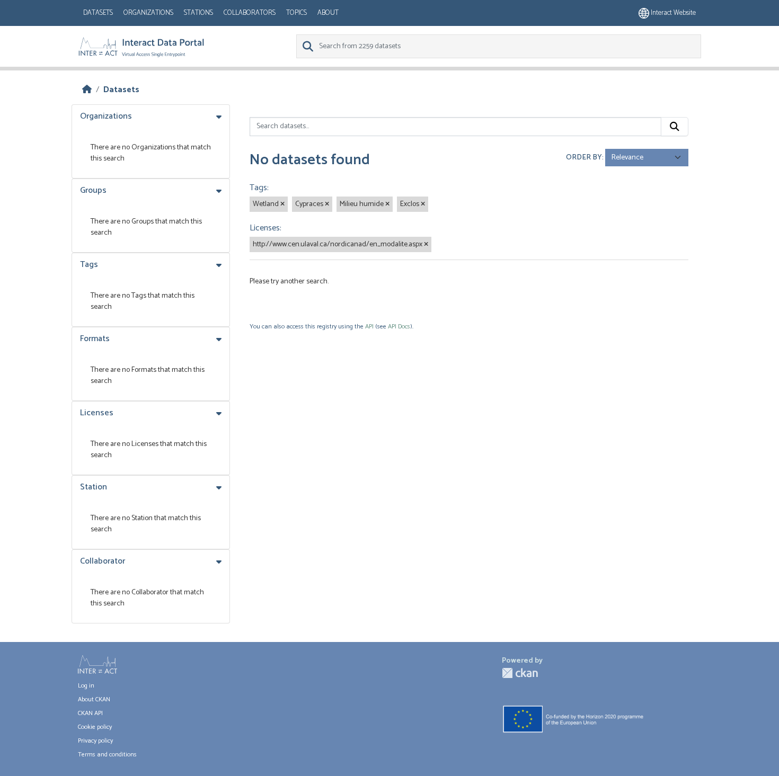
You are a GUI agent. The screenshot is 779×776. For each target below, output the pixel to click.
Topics (296, 13)
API (369, 327)
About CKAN (94, 699)
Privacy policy (95, 741)
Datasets (98, 13)
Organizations (148, 13)
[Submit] (674, 126)
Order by (584, 157)
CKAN (520, 673)
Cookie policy (95, 727)
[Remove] (282, 204)
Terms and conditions (107, 755)
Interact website (672, 13)
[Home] (87, 90)
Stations (198, 13)
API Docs (399, 327)
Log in (86, 686)
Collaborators (250, 13)
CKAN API (90, 713)
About (328, 13)
